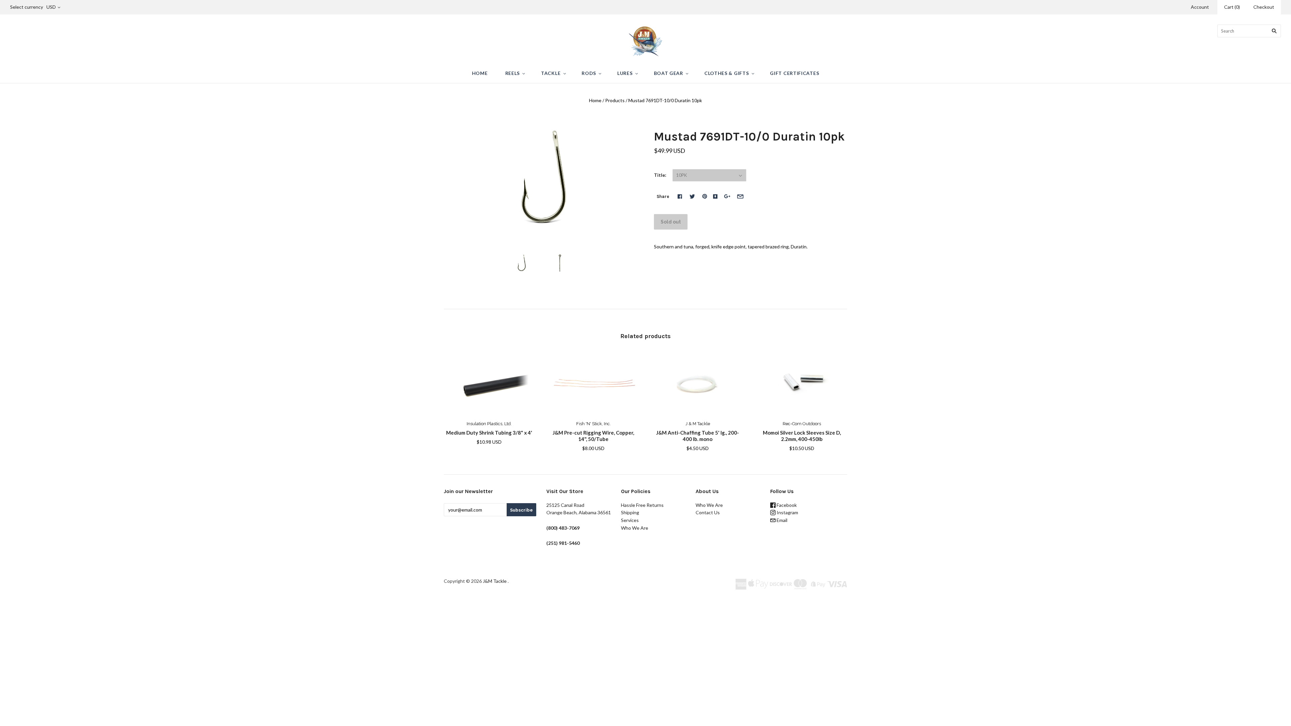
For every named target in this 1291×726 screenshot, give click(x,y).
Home (480, 73)
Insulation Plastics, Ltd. (489, 423)
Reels (512, 73)
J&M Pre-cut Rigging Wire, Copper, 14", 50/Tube (593, 436)
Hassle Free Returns (642, 505)
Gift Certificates (794, 73)
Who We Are (634, 528)
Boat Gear (668, 73)
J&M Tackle (495, 581)
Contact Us (708, 512)
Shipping (630, 512)
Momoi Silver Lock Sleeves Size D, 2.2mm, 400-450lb (802, 436)
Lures (625, 73)
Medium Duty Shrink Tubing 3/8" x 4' (489, 433)
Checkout (1263, 7)
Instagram (787, 512)
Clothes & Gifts (726, 73)
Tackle (550, 73)
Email (781, 520)
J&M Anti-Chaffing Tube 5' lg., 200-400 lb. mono (697, 436)
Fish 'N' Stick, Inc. (593, 423)
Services (630, 520)
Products (615, 100)
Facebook (786, 505)
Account (1200, 7)
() (1232, 7)
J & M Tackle (698, 423)
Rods (589, 73)
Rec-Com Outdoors (802, 423)
